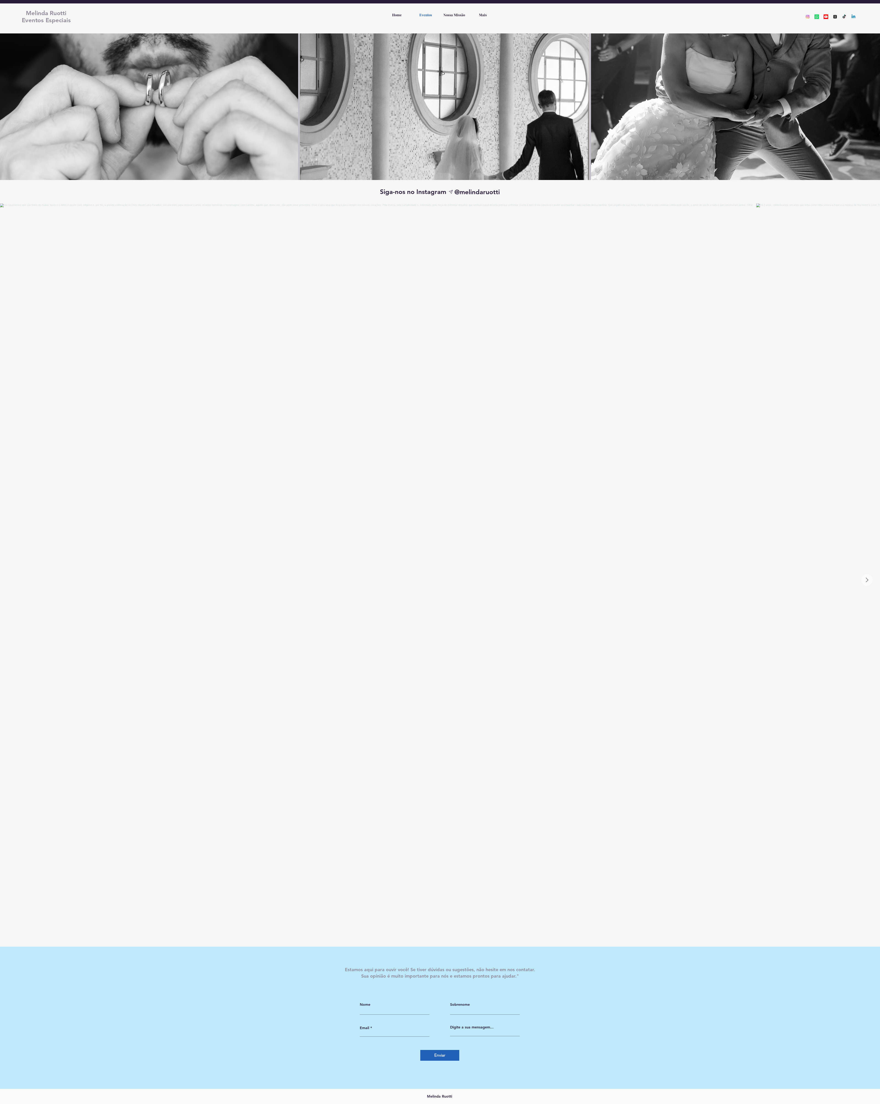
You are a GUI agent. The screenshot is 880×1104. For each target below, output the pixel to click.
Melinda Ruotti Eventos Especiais (46, 17)
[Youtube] (826, 16)
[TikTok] (844, 16)
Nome (365, 1004)
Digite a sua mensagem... (472, 1027)
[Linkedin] (853, 16)
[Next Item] (867, 580)
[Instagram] (807, 16)
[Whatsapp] (816, 16)
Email (364, 1028)
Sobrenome (460, 1004)
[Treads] (835, 16)
